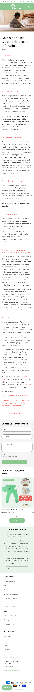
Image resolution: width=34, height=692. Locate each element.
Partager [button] (7, 55)
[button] (4, 6)
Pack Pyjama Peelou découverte (13, 509)
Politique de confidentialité (14, 620)
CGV (5, 611)
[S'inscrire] (28, 569)
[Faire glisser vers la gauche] (13, 516)
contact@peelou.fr (11, 670)
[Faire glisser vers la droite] (21, 516)
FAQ (5, 585)
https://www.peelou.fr (12, 657)
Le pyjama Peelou (10, 599)
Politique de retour (11, 624)
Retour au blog (18, 413)
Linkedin (7, 650)
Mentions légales (10, 615)
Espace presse (9, 590)
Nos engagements (11, 594)
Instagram (8, 641)
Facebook (7, 636)
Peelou (19, 689)
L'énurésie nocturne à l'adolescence (16, 395)
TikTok (6, 645)
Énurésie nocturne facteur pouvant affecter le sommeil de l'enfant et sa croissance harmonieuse (16, 403)
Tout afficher (17, 520)
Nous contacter (9, 581)
